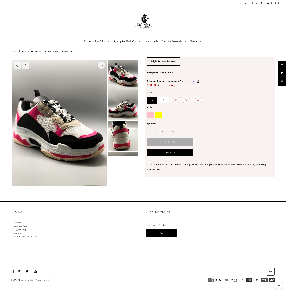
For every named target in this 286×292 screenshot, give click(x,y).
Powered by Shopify (44, 280)
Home (14, 51)
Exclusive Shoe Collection (97, 41)
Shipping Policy (19, 229)
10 (198, 100)
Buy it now (170, 153)
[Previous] (17, 65)
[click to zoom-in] (101, 65)
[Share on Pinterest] (282, 81)
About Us (17, 223)
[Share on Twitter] (282, 73)
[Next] (25, 65)
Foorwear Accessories (172, 41)
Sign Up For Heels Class (126, 41)
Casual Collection (32, 51)
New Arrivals (151, 41)
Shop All (194, 41)
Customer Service (20, 226)
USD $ (259, 3)
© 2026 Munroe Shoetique (22, 280)
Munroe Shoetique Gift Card (25, 236)
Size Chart (17, 233)
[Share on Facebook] (282, 65)
